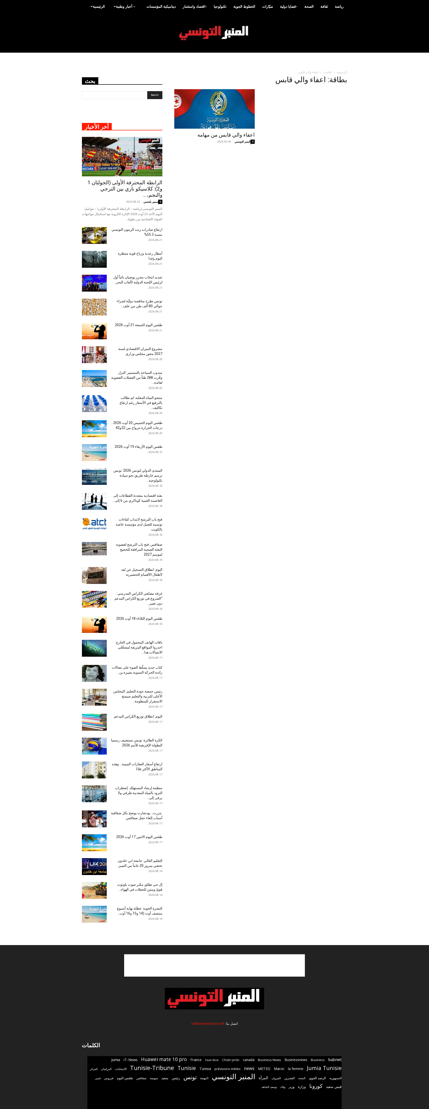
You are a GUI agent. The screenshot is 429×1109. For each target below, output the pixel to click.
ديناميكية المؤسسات (161, 6)
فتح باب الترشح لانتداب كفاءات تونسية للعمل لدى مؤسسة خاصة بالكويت (139, 524)
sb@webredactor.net (207, 1023)
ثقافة (324, 6)
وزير (291, 1086)
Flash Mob (212, 1060)
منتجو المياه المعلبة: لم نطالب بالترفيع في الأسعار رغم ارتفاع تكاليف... (141, 403)
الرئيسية (99, 6)
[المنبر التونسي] (214, 33)
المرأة (263, 1077)
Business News (269, 1060)
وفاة (283, 1087)
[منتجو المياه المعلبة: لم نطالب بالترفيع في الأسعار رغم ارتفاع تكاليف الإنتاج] (94, 403)
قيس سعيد (334, 1086)
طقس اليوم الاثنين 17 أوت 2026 (139, 837)
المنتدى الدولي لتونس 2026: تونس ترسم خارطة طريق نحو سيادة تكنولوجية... (137, 475)
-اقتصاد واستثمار (195, 6)
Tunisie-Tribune (152, 1067)
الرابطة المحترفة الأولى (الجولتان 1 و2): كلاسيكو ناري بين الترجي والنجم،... (124, 189)
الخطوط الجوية (244, 6)
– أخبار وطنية (125, 6)
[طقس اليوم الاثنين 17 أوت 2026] (94, 842)
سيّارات (267, 6)
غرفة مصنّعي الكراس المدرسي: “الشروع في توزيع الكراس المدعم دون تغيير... (138, 598)
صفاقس (141, 1078)
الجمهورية (335, 1078)
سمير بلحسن (150, 201)
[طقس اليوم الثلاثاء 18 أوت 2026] (94, 624)
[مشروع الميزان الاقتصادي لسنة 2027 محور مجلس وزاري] (94, 354)
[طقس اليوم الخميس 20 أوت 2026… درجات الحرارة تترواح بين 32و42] (94, 428)
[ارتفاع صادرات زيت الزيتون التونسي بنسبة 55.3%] (94, 235)
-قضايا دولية (288, 6)
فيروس (108, 1078)
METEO (264, 1068)
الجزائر (94, 1069)
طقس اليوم (125, 1078)
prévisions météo (227, 1069)
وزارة (302, 1086)
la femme (295, 1068)
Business (318, 1060)
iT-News (131, 1059)
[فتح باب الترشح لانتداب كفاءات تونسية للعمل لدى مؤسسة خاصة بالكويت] (94, 524)
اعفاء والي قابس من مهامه (226, 135)
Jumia (115, 1059)
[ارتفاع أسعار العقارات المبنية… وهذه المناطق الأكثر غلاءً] (94, 770)
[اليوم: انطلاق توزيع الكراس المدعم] (94, 722)
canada (248, 1059)
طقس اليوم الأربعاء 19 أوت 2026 (138, 447)
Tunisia (205, 1068)
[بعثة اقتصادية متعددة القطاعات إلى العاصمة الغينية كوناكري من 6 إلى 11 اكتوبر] (94, 501)
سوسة (154, 1078)
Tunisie (187, 1068)
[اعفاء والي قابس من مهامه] (214, 109)
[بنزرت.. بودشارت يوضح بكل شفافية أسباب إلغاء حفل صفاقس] (94, 819)
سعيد (164, 1078)
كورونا (315, 1086)
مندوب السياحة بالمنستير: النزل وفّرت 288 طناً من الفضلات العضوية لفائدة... (136, 377)
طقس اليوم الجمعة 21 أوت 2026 (138, 325)
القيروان (276, 1078)
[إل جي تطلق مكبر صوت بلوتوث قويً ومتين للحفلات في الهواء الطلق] (94, 890)
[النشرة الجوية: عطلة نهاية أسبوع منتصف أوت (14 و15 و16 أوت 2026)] (94, 914)
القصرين (289, 1078)
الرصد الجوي (317, 1078)
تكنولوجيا (220, 6)
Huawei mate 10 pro (164, 1059)
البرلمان (106, 1069)
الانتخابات (121, 1069)
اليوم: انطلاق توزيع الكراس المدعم (138, 716)
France (196, 1059)
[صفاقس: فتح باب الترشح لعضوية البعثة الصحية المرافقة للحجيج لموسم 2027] (94, 549)
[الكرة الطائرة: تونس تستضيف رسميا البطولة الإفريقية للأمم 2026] (94, 746)
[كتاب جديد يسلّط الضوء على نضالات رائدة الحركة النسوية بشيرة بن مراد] (94, 673)
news (249, 1068)
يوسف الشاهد (269, 1087)
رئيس (176, 1077)
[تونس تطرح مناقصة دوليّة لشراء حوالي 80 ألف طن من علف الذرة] (94, 307)
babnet (335, 1059)
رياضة (339, 6)
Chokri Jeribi (230, 1060)
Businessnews (296, 1059)
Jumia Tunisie (324, 1068)
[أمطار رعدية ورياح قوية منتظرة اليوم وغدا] (94, 259)
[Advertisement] (214, 965)
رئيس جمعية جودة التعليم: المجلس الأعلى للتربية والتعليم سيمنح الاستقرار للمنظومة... (137, 696)
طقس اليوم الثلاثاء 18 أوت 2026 (139, 618)
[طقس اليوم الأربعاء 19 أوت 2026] (94, 452)
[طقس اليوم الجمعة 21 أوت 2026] (94, 331)
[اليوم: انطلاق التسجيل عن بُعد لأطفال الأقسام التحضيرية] (94, 575)
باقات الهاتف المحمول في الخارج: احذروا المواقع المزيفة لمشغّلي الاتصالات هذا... (138, 647)
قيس (98, 1078)
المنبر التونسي (242, 141)
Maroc (279, 1068)
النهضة (204, 1078)
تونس (190, 1077)
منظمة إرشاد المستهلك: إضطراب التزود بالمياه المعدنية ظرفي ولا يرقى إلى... (138, 793)
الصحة (309, 6)
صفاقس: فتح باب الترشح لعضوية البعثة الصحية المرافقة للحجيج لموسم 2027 (139, 549)
